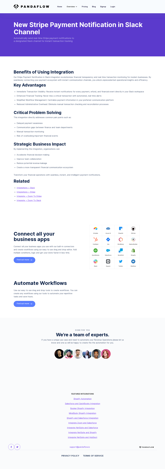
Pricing (85, 7)
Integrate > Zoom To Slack (29, 200)
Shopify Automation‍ (83, 399)
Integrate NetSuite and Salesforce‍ (82, 427)
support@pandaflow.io (80, 447)
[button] (72, 6)
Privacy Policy (70, 456)
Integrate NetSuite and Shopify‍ (82, 432)
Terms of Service (93, 456)
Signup (103, 7)
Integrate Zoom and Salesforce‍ (82, 423)
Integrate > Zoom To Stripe (29, 196)
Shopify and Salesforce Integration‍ (82, 418)
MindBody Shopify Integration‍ (82, 413)
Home (59, 7)
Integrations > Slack (26, 188)
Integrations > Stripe (26, 192)
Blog (94, 7)
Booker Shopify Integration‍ (82, 408)
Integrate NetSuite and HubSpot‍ (82, 437)
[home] (33, 6)
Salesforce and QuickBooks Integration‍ (82, 403)
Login (112, 7)
